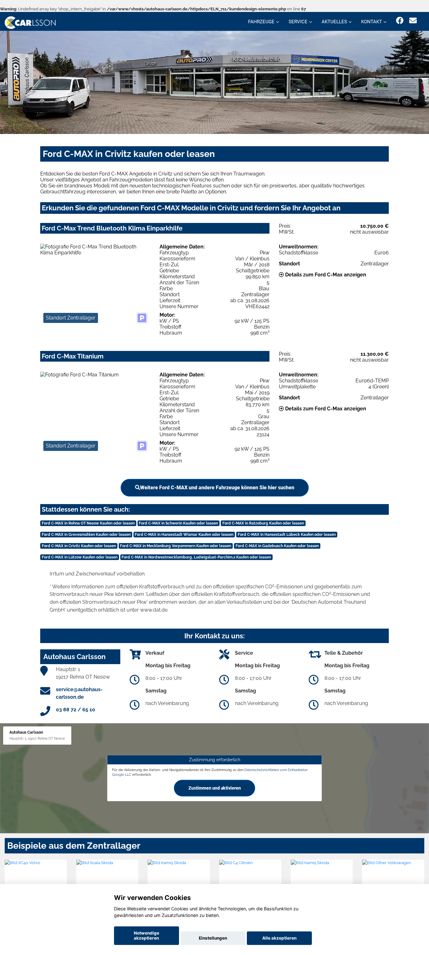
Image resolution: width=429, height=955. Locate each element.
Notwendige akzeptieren (146, 935)
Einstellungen (213, 938)
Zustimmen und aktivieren (214, 788)
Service (298, 22)
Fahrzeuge (261, 22)
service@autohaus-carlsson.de (79, 693)
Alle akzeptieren (279, 938)
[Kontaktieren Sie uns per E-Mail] (413, 20)
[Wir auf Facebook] (400, 20)
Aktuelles (334, 22)
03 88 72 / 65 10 (75, 710)
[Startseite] (30, 22)
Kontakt (371, 22)
